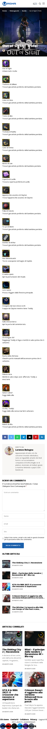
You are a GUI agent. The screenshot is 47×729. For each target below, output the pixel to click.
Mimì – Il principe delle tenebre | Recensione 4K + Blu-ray (27, 574)
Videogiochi (14, 11)
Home (4, 11)
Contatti (14, 719)
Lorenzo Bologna (13, 50)
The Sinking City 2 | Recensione (27, 562)
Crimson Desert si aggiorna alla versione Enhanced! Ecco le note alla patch (27, 598)
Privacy (33, 719)
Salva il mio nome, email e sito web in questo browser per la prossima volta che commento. (24, 538)
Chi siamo (4, 719)
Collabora (24, 719)
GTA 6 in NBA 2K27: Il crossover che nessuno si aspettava (26, 585)
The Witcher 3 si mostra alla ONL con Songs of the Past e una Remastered (27, 609)
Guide (24, 11)
